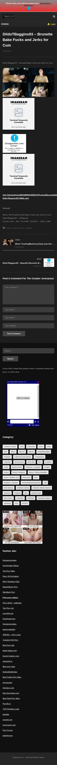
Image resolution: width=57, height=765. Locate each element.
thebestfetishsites (10, 672)
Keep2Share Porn (10, 587)
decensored (19, 462)
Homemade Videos (11, 565)
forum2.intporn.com (11, 656)
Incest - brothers (19, 472)
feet (39, 462)
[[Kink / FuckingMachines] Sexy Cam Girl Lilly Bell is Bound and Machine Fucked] (28, 243)
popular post (36, 493)
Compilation (39, 457)
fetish (6, 467)
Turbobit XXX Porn (10, 640)
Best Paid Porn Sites (11, 698)
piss (26, 493)
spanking (7, 503)
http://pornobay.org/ (11, 693)
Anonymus (47, 278)
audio (49, 447)
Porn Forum (8, 730)
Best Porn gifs (8, 645)
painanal (7, 493)
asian (41, 447)
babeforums (8, 735)
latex (36, 477)
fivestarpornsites (9, 560)
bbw (5, 452)
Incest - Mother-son (11, 477)
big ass (22, 452)
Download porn (9, 619)
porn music (8, 498)
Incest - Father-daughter (38, 472)
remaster (19, 498)
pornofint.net (8, 613)
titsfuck (25, 503)
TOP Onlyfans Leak (11, 709)
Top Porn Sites (9, 571)
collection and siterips (22, 457)
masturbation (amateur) (31, 483)
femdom (48, 462)
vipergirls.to (7, 661)
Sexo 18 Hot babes (11, 576)
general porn (17, 467)
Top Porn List (8, 608)
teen (16, 503)
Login (53, 24)
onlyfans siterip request (42, 488)
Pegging (17, 493)
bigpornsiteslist (9, 629)
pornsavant (7, 682)
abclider (6, 714)
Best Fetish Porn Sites (12, 677)
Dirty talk (31, 462)
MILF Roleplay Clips (11, 581)
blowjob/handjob (44, 452)
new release (8, 488)
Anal (21, 447)
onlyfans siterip (23, 488)
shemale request (44, 498)
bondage (7, 457)
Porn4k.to (7, 704)
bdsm (13, 452)
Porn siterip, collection (12, 603)
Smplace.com (8, 688)
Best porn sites (9, 666)
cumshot (7, 462)
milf (45, 483)
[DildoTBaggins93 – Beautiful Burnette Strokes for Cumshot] (28, 262)
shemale (30, 498)
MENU (6, 24)
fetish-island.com (10, 650)
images (47, 467)
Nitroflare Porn (9, 592)
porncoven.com (9, 725)
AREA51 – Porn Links (12, 635)
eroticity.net (7, 720)
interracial (26, 477)
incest (6, 472)
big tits (31, 452)
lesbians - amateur (11, 483)
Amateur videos (11, 228)
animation (31, 447)
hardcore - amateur (25, 228)
